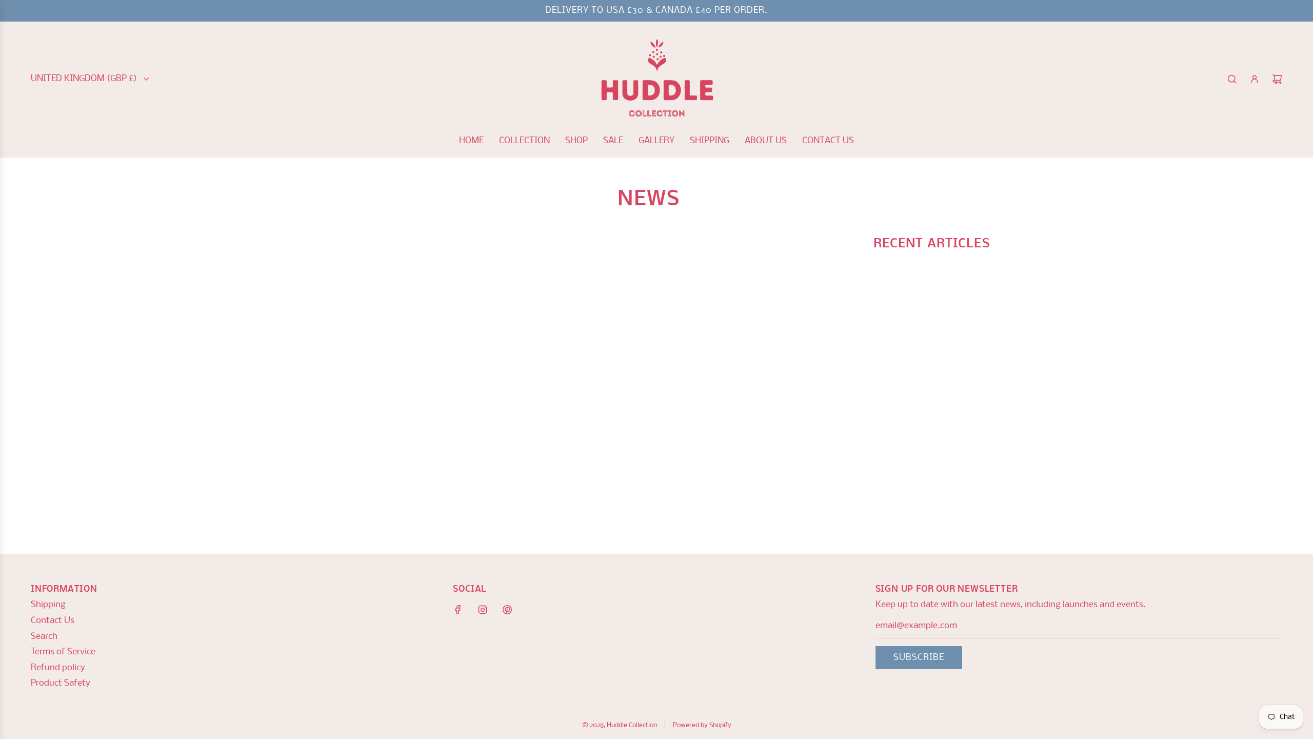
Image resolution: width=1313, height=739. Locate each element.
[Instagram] (482, 609)
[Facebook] (458, 609)
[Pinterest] (507, 609)
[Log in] (1254, 79)
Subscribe (918, 658)
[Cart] (1277, 79)
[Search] (1232, 79)
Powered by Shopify (702, 725)
